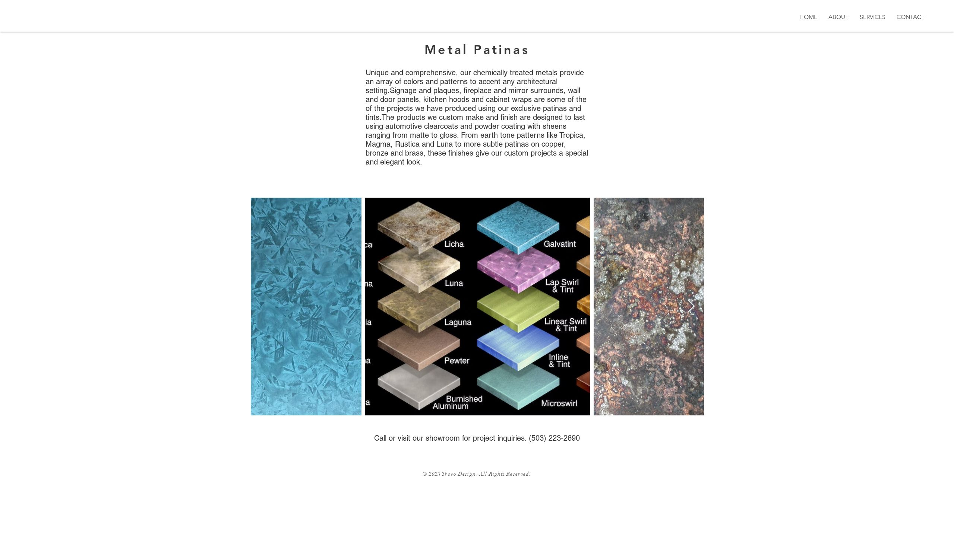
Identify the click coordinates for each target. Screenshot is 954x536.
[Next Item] (691, 306)
